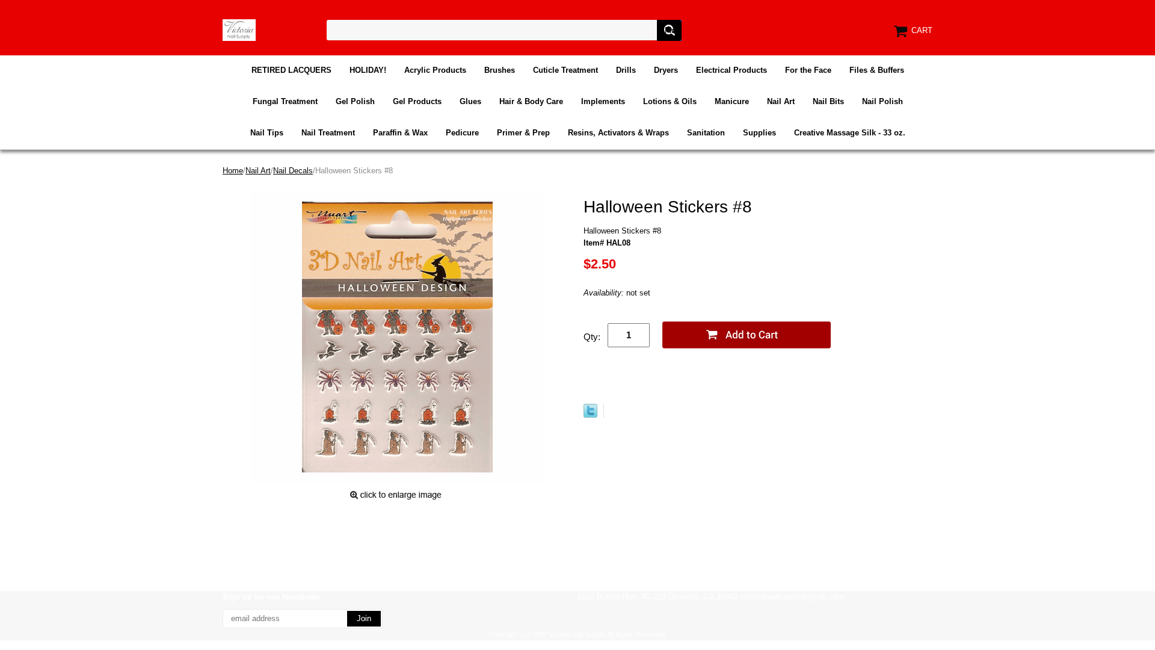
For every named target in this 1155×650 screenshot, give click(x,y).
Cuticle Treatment (565, 70)
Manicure (732, 101)
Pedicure (462, 132)
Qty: (592, 337)
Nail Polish (882, 101)
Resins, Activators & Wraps (618, 132)
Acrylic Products (435, 70)
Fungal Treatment (285, 101)
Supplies (759, 132)
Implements (603, 101)
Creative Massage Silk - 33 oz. (849, 132)
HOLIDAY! (368, 70)
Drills (626, 70)
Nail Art (781, 101)
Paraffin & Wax (400, 132)
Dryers (666, 70)
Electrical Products (731, 70)
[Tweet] (590, 414)
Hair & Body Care (531, 101)
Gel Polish (355, 101)
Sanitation (706, 132)
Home (233, 170)
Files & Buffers (876, 70)
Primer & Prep (523, 132)
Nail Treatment (328, 132)
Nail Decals (293, 170)
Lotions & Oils (670, 101)
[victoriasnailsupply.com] (239, 29)
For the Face (808, 70)
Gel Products (417, 101)
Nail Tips (266, 132)
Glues (470, 101)
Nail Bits (828, 101)
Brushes (499, 70)
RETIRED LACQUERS (291, 70)
